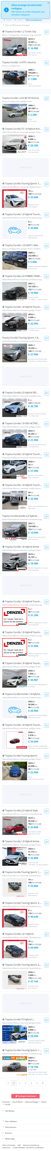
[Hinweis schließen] (48, 3)
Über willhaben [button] (11, 1121)
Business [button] (8, 1133)
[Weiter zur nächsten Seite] (43, 1083)
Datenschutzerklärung (31, 1145)
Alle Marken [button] (10, 1111)
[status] (25, 10)
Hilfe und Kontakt (8, 1145)
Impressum (6, 1147)
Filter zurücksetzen (34, 20)
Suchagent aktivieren (27, 1096)
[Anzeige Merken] (46, 32)
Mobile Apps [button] (10, 1139)
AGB (19, 1145)
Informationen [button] (10, 1127)
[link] (8, 1083)
